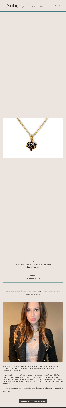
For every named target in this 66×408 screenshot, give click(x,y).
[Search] (60, 5)
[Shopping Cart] (55, 5)
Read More (6, 391)
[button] (28, 5)
